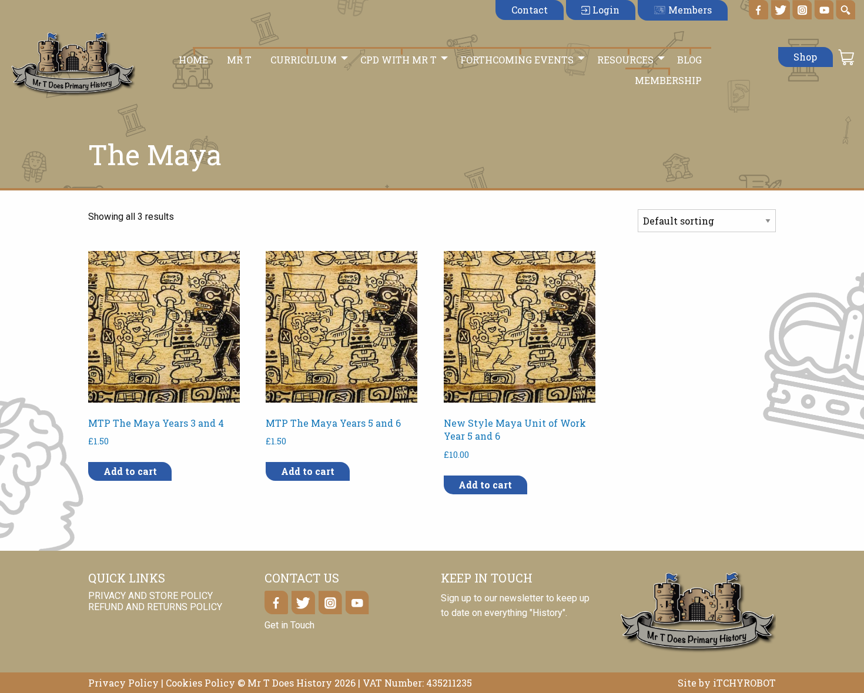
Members (689, 10)
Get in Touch (289, 625)
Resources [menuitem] (625, 59)
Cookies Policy (200, 683)
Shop (805, 57)
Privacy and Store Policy (150, 596)
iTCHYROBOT (744, 683)
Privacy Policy (123, 683)
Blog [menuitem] (689, 59)
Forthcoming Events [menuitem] (517, 59)
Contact (529, 10)
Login (604, 10)
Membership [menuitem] (668, 80)
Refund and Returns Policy (155, 607)
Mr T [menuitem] (239, 59)
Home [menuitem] (193, 59)
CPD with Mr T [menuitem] (398, 59)
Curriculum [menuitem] (303, 59)
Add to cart (130, 471)
